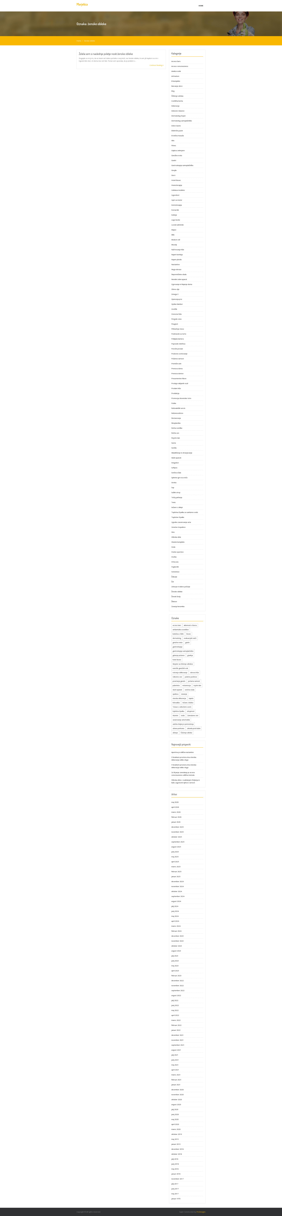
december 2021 (177, 1035)
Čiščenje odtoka (177, 96)
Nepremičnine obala (178, 274)
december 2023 (177, 936)
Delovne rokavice (177, 111)
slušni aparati (177, 690)
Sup (172, 487)
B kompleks (175, 81)
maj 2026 (175, 802)
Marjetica (82, 4)
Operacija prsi (176, 299)
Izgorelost (175, 195)
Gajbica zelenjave (178, 150)
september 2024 (177, 896)
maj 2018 (175, 1169)
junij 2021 (175, 1060)
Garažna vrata (176, 155)
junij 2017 (175, 1189)
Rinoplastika (175, 423)
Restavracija (176, 418)
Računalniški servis (178, 408)
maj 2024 (175, 916)
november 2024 (177, 886)
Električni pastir (177, 131)
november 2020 (177, 1094)
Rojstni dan (175, 438)
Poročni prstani (177, 349)
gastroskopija (177, 647)
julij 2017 (174, 1184)
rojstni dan (197, 685)
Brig (172, 91)
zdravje (175, 733)
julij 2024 (174, 906)
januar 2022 (175, 1030)
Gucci (173, 175)
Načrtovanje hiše (177, 249)
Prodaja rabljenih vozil (179, 383)
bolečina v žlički (178, 634)
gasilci (187, 642)
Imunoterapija (176, 185)
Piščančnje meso (177, 329)
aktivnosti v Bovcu (190, 625)
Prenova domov (177, 373)
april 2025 (175, 861)
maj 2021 (175, 1065)
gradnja (190, 655)
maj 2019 (175, 1139)
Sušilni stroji (175, 492)
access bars (177, 625)
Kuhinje (174, 215)
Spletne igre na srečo (179, 477)
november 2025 (177, 832)
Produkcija (175, 393)
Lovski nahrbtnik (177, 225)
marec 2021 (176, 1075)
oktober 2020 (176, 1099)
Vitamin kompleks (178, 542)
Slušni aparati (176, 458)
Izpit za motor (176, 200)
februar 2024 (176, 931)
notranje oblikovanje (180, 672)
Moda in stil (175, 240)
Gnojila (173, 170)
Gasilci (173, 160)
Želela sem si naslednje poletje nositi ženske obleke (106, 54)
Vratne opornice (177, 552)
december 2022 (177, 980)
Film (172, 140)
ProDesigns (201, 1212)
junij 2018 (175, 1164)
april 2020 (175, 1124)
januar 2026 (175, 822)
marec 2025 (176, 866)
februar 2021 (176, 1080)
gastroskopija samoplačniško (183, 651)
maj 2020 (175, 1119)
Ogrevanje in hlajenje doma (181, 284)
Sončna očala (176, 472)
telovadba (176, 703)
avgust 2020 (176, 1104)
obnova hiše (194, 672)
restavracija (186, 685)
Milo (172, 235)
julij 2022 (174, 1000)
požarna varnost (194, 681)
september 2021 (177, 1045)
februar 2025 (176, 871)
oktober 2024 (176, 891)
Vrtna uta (174, 562)
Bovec (188, 634)
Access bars (176, 61)
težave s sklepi (177, 507)
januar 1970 (175, 1198)
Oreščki (174, 309)
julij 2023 (174, 956)
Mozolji (174, 245)
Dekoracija (175, 106)
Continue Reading (156, 65)
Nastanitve (175, 264)
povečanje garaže (179, 681)
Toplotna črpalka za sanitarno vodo (184, 512)
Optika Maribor (177, 304)
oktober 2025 (176, 837)
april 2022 (175, 1015)
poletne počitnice (191, 677)
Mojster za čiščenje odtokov (183, 664)
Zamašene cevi (192, 715)
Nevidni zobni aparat (179, 279)
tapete (191, 698)
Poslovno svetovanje (179, 354)
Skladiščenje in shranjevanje (181, 453)
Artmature (175, 76)
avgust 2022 (176, 995)
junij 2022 (175, 1005)
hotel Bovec (177, 660)
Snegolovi (175, 463)
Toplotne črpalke (177, 517)
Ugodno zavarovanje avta (181, 522)
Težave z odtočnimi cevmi (182, 707)
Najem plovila (176, 259)
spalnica (175, 694)
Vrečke (174, 557)
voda (183, 715)
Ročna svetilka (176, 428)
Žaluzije (174, 577)
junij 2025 (175, 852)
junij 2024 (175, 911)
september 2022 (177, 990)
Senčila (173, 448)
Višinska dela (176, 537)
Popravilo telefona (178, 344)
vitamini (175, 715)
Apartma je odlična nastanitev (182, 752)
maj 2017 (175, 1194)
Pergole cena (176, 319)
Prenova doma (177, 368)
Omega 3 (174, 294)
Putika (173, 403)
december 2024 (177, 881)
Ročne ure (175, 433)
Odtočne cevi (177, 677)
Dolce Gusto (176, 126)
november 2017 (177, 1179)
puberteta (176, 685)
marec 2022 (176, 1020)
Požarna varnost (177, 358)
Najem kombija (177, 254)
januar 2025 (175, 876)
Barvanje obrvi (176, 86)
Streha (173, 482)
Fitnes (173, 145)
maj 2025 (175, 857)
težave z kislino (188, 703)
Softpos (174, 468)
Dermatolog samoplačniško (181, 121)
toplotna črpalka (178, 711)
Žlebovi (174, 601)
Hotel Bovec (176, 180)
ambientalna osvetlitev (181, 630)
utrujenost (190, 711)
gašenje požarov (179, 655)
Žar (172, 582)
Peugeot (174, 324)
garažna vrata (177, 642)
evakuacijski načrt (190, 638)
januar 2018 (175, 1174)
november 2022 (177, 985)
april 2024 (175, 921)
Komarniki (175, 210)
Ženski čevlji (175, 596)
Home (201, 6)
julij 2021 (174, 1055)
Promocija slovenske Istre (181, 398)
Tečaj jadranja (176, 497)
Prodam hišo (176, 388)
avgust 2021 (176, 1050)
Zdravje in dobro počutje (180, 586)
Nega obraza (176, 269)
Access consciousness (179, 66)
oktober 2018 (176, 1154)
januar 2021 (175, 1085)
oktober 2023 (176, 946)
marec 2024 (176, 926)
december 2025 (177, 827)
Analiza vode (176, 71)
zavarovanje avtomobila (181, 720)
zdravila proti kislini (193, 728)
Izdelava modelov (178, 190)
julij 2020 (174, 1109)
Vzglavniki (175, 567)
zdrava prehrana (178, 728)
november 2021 (177, 1040)
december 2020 (177, 1089)
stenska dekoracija (179, 698)
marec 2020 (176, 1129)
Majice (173, 230)
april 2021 (175, 1070)
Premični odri (176, 363)
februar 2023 (176, 975)
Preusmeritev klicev (178, 378)
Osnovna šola (176, 314)
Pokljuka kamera (177, 339)
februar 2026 (176, 817)
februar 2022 (176, 1025)
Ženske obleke (176, 591)
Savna (173, 443)
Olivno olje (175, 289)
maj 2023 (175, 966)
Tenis (173, 502)
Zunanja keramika (177, 606)
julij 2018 (174, 1159)
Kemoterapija (176, 205)
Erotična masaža (177, 135)
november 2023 (177, 941)
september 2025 (177, 842)
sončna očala (189, 690)
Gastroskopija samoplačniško (182, 165)
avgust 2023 (176, 951)
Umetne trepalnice (178, 527)
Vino (173, 532)
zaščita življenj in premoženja (183, 724)
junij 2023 (175, 961)
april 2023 (175, 971)
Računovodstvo (177, 413)
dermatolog (177, 638)
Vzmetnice (175, 572)
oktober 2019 (176, 1134)
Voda (173, 547)
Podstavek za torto (178, 334)
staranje (184, 694)
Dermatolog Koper (178, 116)
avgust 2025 (176, 847)
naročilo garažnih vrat (180, 668)
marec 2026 (176, 812)
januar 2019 (175, 1144)
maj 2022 (175, 1010)
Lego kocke (175, 220)
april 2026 (175, 807)
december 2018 (177, 1149)
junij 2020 (175, 1114)
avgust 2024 (176, 901)
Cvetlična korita (177, 101)
